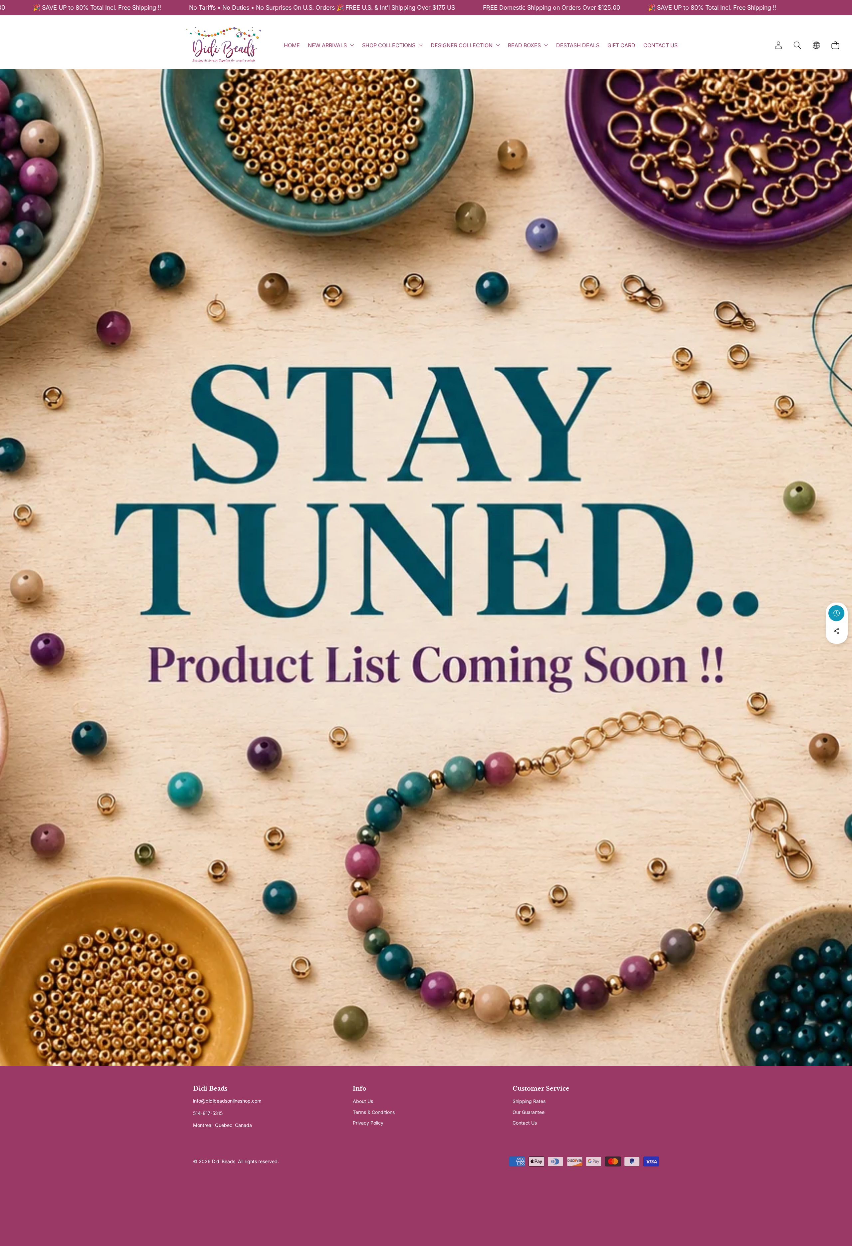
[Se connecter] (778, 45)
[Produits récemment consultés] (836, 613)
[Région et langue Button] (816, 45)
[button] (797, 45)
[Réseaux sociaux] (836, 631)
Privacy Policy (368, 1123)
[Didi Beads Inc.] (223, 45)
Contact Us (525, 1123)
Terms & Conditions (374, 1112)
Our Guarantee (528, 1112)
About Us (363, 1101)
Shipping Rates (529, 1101)
